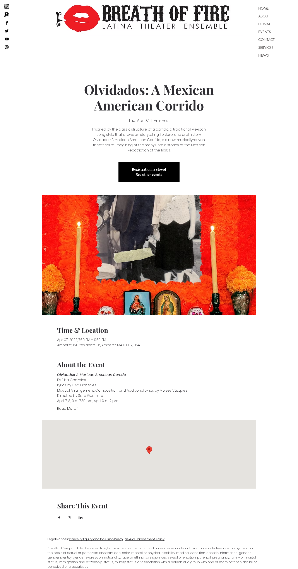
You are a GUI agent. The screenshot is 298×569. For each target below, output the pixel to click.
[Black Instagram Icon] (6, 47)
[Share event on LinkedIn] (81, 517)
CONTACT (266, 39)
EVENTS (264, 32)
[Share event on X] (70, 517)
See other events (149, 174)
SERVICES (266, 47)
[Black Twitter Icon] (6, 31)
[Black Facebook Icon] (6, 22)
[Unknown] (6, 14)
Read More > (67, 408)
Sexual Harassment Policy (144, 539)
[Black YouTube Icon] (6, 39)
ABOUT (264, 16)
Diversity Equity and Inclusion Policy (96, 539)
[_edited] (6, 6)
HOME (263, 8)
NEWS (263, 55)
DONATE (265, 24)
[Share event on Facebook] (59, 517)
